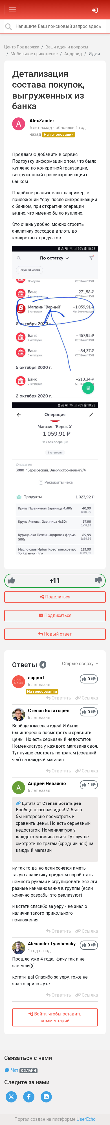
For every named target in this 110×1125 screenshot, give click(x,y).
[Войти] (95, 11)
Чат (23, 1070)
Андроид (73, 54)
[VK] (46, 1096)
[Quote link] (19, 803)
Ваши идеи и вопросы (67, 47)
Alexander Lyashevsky (52, 943)
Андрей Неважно (47, 783)
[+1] (11, 580)
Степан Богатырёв (48, 710)
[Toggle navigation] (12, 9)
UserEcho (86, 1119)
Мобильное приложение (34, 54)
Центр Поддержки (21, 47)
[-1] (98, 580)
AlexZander (42, 120)
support (36, 677)
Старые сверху (78, 663)
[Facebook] (29, 1096)
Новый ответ (57, 634)
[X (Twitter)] (11, 1096)
